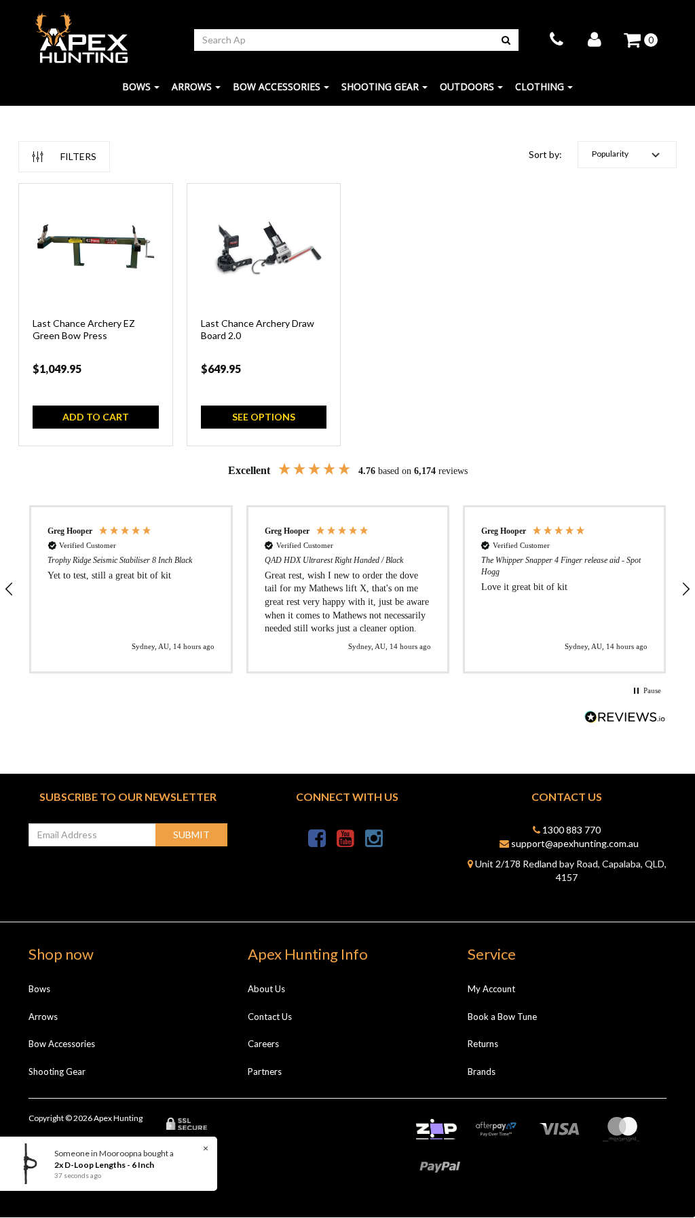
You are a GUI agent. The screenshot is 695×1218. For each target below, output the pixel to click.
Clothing (539, 86)
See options (263, 417)
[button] (627, 154)
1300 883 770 (570, 830)
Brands (481, 1071)
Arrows (192, 86)
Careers (263, 1043)
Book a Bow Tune (502, 1016)
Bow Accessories (276, 86)
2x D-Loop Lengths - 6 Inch (99, 1165)
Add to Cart (95, 417)
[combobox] (344, 40)
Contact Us (270, 1016)
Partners (265, 1071)
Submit (191, 834)
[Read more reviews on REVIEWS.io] (625, 718)
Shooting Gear (380, 86)
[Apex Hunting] (81, 38)
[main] (347, 321)
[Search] (506, 40)
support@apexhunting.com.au (574, 843)
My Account (491, 988)
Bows (136, 86)
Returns (483, 1043)
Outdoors (467, 86)
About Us (266, 988)
